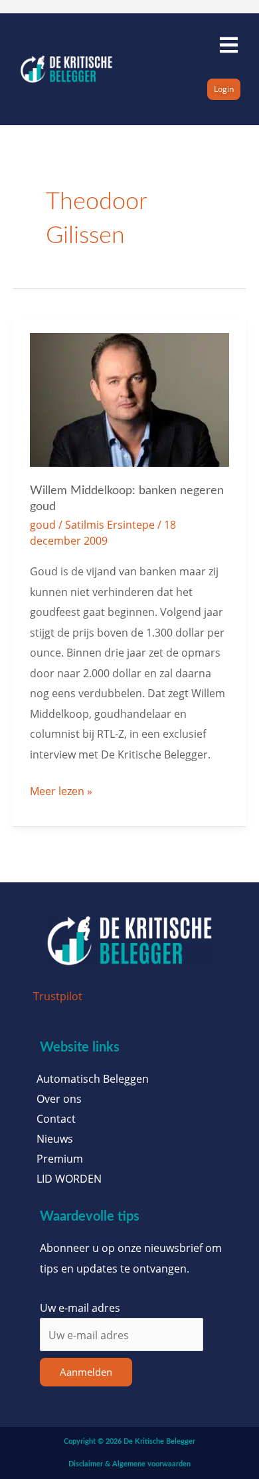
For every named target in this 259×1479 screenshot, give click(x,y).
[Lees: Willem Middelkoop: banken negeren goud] (130, 398)
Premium (60, 1158)
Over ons (59, 1098)
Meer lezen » (61, 789)
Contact (56, 1118)
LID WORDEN (69, 1178)
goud (43, 524)
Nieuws (55, 1138)
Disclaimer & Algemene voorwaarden (129, 1464)
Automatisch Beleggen (93, 1078)
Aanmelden (86, 1371)
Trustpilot (57, 996)
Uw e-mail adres (80, 1307)
